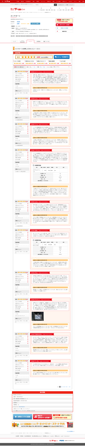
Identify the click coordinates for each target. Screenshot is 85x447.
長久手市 (35, 12)
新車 (33, 1)
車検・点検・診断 (66, 9)
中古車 (18, 1)
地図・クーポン (46, 41)
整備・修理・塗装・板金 (50, 9)
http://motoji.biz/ (22, 406)
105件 (18, 23)
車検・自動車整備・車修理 (20, 12)
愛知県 (31, 12)
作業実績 (72, 9)
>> (69, 386)
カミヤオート (41, 12)
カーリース (43, 1)
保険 (79, 1)
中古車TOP (12, 12)
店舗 (67, 4)
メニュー (71, 4)
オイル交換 (59, 9)
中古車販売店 (28, 1)
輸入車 (22, 1)
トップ (14, 41)
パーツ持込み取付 (41, 9)
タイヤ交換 (58, 1)
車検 (53, 1)
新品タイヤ (65, 1)
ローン (75, 1)
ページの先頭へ (70, 431)
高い (41, 67)
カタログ (70, 1)
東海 (27, 12)
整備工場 (48, 1)
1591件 (18, 21)
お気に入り (62, 4)
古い (35, 67)
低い (44, 67)
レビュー (30, 41)
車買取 (38, 1)
